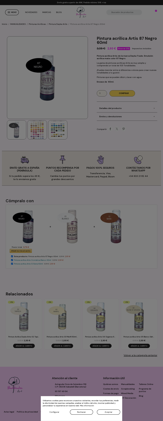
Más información (87, 405)
